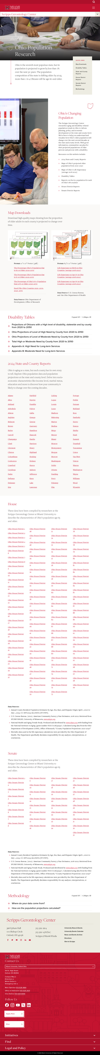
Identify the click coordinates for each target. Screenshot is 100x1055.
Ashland (11, 404)
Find (8, 1041)
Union (75, 452)
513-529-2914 (41, 928)
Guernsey (33, 426)
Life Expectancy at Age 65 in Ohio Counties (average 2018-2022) (70, 275)
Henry (32, 448)
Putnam (76, 404)
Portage (76, 395)
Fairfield (33, 395)
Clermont (12, 448)
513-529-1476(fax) (43, 932)
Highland (33, 452)
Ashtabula (12, 408)
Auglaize (11, 417)
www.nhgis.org (49, 719)
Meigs (53, 430)
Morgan (54, 452)
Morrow (54, 456)
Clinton (11, 452)
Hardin (32, 439)
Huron (32, 465)
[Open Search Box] (94, 2)
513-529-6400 (20, 994)
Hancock (33, 435)
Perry (53, 478)
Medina (54, 426)
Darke (10, 474)
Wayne (75, 474)
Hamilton (33, 430)
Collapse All (86, 317)
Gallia (32, 413)
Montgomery (56, 448)
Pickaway (54, 483)
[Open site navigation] (93, 7)
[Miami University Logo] (12, 7)
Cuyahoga (12, 470)
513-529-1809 (21, 988)
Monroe (54, 443)
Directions (68, 938)
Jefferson (33, 474)
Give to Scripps (69, 942)
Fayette (33, 400)
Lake (31, 483)
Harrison (33, 443)
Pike (53, 487)
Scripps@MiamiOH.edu (46, 936)
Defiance (11, 478)
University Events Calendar (73, 931)
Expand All (76, 317)
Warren (76, 465)
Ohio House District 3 (16, 537)
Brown (10, 426)
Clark (10, 443)
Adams (10, 395)
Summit (76, 439)
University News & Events (73, 928)
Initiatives (11, 1035)
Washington (77, 470)
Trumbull (76, 443)
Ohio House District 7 (16, 557)
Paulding (54, 474)
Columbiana (12, 456)
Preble (75, 400)
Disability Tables (81, 68)
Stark (75, 435)
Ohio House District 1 (16, 529)
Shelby (75, 430)
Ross (75, 413)
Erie (9, 487)
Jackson (33, 470)
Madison (54, 413)
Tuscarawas (77, 448)
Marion (54, 422)
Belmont (11, 422)
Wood (75, 483)
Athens (10, 413)
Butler (10, 430)
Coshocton (12, 461)
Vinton (75, 461)
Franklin (33, 404)
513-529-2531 (25, 991)
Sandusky (76, 417)
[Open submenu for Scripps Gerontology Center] (97, 14)
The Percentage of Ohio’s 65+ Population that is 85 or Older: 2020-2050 (30, 282)
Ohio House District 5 (16, 546)
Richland (76, 408)
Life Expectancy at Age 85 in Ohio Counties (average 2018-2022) (70, 282)
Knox (32, 478)
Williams (76, 478)
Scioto (75, 422)
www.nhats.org (72, 722)
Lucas (53, 408)
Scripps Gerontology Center (19, 14)
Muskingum (55, 461)
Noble (53, 465)
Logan (53, 400)
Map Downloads (81, 64)
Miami (53, 439)
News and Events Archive (73, 935)
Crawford (11, 465)
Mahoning (55, 417)
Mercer (54, 435)
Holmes (33, 461)
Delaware (11, 483)
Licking (54, 395)
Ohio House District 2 (16, 533)
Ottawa (54, 470)
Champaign (12, 439)
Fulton (32, 408)
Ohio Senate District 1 (16, 778)
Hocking (33, 456)
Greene (32, 422)
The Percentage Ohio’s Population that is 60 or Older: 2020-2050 (29, 269)
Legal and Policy (15, 1048)
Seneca (75, 426)
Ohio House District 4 (16, 542)
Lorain (53, 404)
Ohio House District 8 (16, 562)
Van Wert (76, 456)
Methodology (80, 89)
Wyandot (76, 487)
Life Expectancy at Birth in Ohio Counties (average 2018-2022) (69, 269)
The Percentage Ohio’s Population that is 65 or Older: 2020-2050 (29, 275)
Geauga (32, 417)
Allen (10, 400)
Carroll (10, 435)
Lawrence (33, 487)
